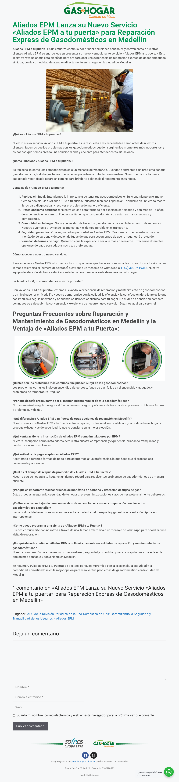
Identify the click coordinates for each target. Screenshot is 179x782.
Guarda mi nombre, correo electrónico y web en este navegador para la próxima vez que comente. (85, 715)
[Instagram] (93, 755)
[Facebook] (85, 755)
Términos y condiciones (83, 761)
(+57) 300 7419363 (134, 268)
